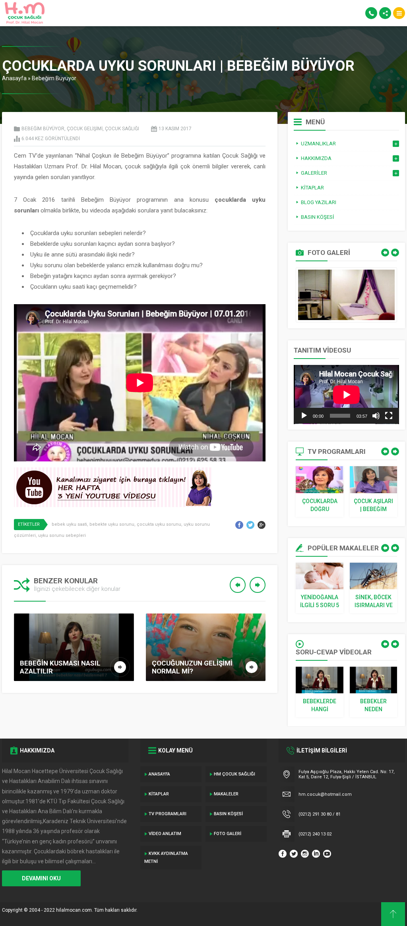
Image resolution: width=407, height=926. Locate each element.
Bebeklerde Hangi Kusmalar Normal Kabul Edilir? (320, 705)
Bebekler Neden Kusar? (373, 705)
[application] (346, 394)
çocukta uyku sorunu (159, 524)
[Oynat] (304, 416)
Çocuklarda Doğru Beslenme (319, 505)
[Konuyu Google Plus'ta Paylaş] (262, 525)
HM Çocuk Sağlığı (234, 774)
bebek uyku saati (69, 524)
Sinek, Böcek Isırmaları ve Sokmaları (374, 601)
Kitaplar (159, 794)
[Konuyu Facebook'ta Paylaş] (239, 525)
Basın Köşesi (228, 813)
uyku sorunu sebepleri (62, 535)
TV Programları (167, 813)
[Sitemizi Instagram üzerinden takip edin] (305, 854)
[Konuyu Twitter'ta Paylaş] (250, 525)
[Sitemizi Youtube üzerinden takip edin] (327, 854)
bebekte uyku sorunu (111, 524)
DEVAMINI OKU (41, 878)
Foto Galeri (227, 833)
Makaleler (226, 794)
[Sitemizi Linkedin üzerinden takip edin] (316, 854)
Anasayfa (14, 78)
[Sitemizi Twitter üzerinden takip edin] (294, 854)
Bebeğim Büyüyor (54, 78)
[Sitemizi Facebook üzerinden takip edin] (283, 854)
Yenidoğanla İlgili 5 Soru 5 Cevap (319, 601)
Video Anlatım (165, 833)
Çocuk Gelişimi (85, 128)
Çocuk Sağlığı (122, 128)
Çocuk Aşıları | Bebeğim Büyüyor (373, 505)
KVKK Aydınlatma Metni (166, 857)
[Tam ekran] (389, 416)
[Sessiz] (376, 416)
